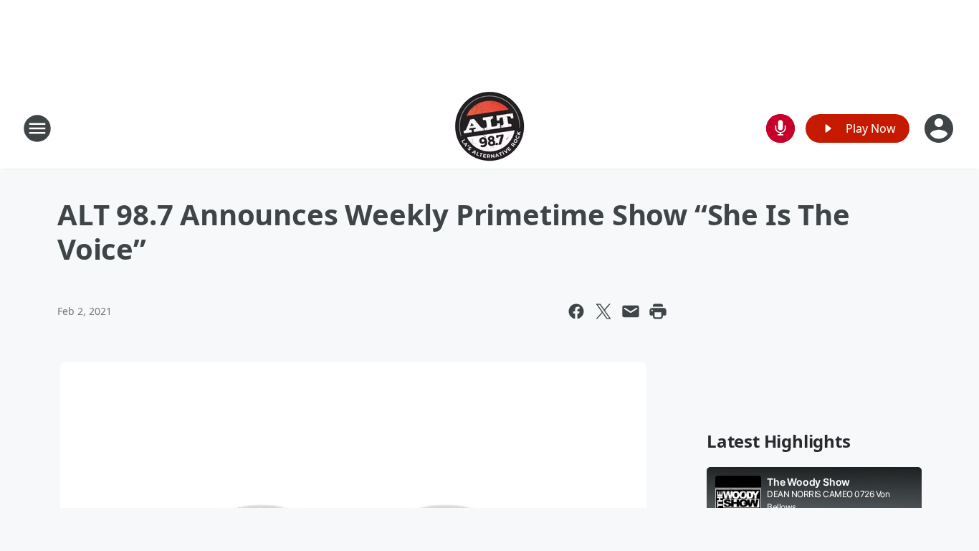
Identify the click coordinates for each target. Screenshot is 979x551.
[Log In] (940, 128)
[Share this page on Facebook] (576, 311)
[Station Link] (489, 128)
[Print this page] (658, 311)
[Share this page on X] (603, 311)
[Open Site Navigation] (37, 128)
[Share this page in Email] (631, 311)
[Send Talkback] (780, 128)
